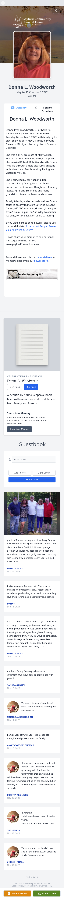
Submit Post (32, 479)
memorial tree (44, 257)
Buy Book (31, 386)
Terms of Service (40, 886)
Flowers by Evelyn (23, 229)
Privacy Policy (23, 886)
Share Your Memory (19, 429)
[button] (32, 513)
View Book (15, 386)
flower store (41, 260)
